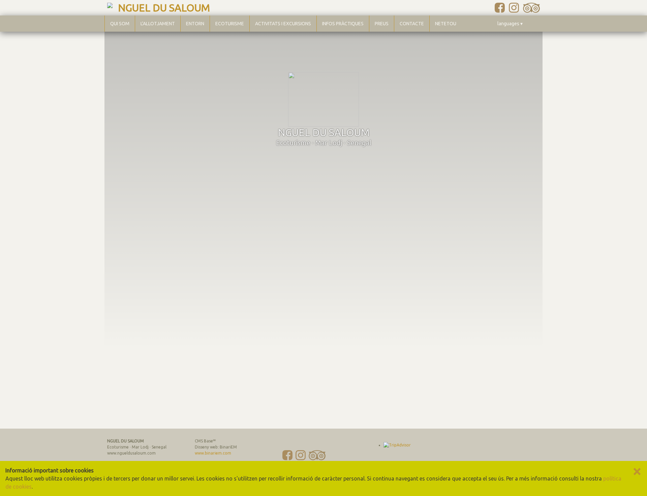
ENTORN (195, 23)
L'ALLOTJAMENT (158, 23)
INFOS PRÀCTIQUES (343, 23)
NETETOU (445, 23)
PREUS (382, 23)
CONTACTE (412, 23)
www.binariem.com (213, 453)
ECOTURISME (229, 23)
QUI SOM (119, 23)
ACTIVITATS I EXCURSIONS (283, 23)
